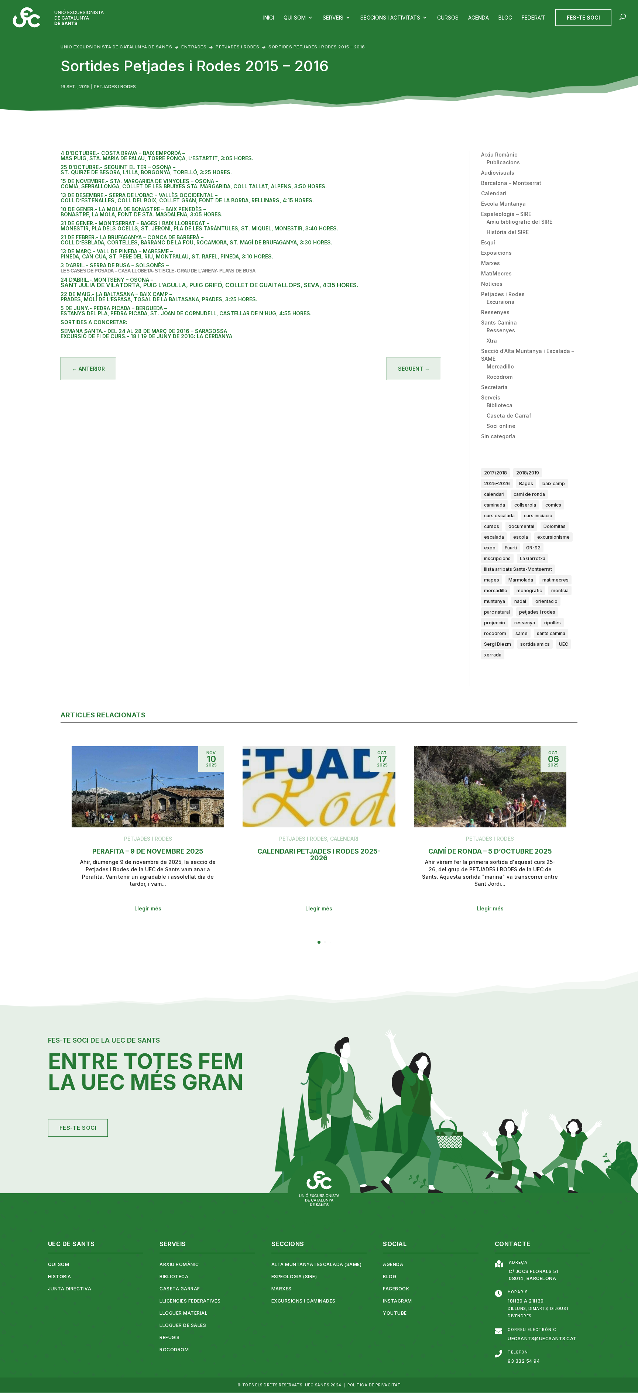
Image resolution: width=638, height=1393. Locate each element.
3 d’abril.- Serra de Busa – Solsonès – (115, 265)
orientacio (546, 601)
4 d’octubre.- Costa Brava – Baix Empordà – (123, 153)
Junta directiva (70, 1288)
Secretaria (494, 387)
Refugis (170, 1337)
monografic (529, 590)
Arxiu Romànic (499, 154)
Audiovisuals (497, 172)
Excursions (500, 302)
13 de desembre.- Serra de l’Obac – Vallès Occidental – (139, 195)
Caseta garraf (180, 1288)
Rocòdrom (499, 377)
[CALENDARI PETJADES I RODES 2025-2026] (319, 786)
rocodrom (495, 633)
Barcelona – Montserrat (511, 183)
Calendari (493, 193)
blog (389, 1276)
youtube (395, 1313)
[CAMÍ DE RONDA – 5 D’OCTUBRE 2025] (490, 786)
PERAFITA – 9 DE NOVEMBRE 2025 (147, 851)
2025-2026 (497, 483)
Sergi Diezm (497, 644)
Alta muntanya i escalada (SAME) (316, 1264)
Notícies (491, 284)
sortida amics (535, 644)
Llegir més (147, 908)
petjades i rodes (537, 612)
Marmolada (520, 580)
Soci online (501, 426)
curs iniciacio (538, 515)
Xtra (492, 340)
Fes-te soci (78, 1127)
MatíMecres (496, 273)
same (521, 633)
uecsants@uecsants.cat (542, 1338)
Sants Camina (499, 322)
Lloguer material (183, 1313)
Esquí (488, 242)
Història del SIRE (508, 232)
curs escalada (499, 515)
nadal (520, 601)
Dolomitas (554, 526)
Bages (526, 483)
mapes (491, 580)
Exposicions (496, 253)
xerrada (492, 655)
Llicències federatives (190, 1301)
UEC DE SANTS (71, 1244)
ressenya (524, 622)
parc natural (497, 612)
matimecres (555, 580)
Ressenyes (495, 312)
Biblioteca (499, 405)
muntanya (494, 601)
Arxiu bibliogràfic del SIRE (519, 222)
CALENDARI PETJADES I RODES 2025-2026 (319, 854)
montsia (560, 590)
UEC (563, 644)
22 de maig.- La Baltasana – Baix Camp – (116, 294)
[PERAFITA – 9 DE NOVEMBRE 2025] (148, 786)
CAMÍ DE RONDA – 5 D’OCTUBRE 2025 (490, 851)
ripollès (552, 622)
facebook (396, 1288)
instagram (397, 1301)
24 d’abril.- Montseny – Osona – (107, 280)
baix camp (553, 483)
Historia (59, 1276)
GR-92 (533, 547)
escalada (494, 537)
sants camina (551, 633)
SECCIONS (287, 1244)
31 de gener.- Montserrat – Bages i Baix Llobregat (134, 223)
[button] (319, 942)
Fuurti (511, 547)
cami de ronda (529, 494)
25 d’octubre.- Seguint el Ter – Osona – (118, 167)
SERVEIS (173, 1244)
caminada (494, 505)
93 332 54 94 (524, 1361)
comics (553, 505)
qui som (58, 1264)
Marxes (490, 263)
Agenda (393, 1264)
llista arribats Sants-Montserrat (518, 569)
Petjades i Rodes (115, 86)
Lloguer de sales (183, 1325)
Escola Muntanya (503, 203)
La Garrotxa (532, 558)
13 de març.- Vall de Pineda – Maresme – (117, 251)
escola (520, 537)
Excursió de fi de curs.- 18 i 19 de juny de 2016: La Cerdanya (146, 336)
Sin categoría (498, 436)
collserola (525, 505)
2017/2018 (495, 473)
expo (489, 547)
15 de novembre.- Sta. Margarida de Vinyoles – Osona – (139, 181)
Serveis (490, 397)
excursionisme (553, 537)
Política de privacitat (374, 1385)
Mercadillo (500, 366)
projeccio (494, 622)
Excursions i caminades (303, 1301)
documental (521, 526)
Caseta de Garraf (509, 415)
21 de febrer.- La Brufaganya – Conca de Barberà (131, 237)
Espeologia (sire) (294, 1276)
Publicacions (503, 162)
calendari (494, 494)
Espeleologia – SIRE (506, 214)
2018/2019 (527, 473)
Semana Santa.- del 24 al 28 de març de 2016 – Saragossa (144, 331)
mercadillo (495, 590)
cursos (491, 526)
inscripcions (497, 558)
